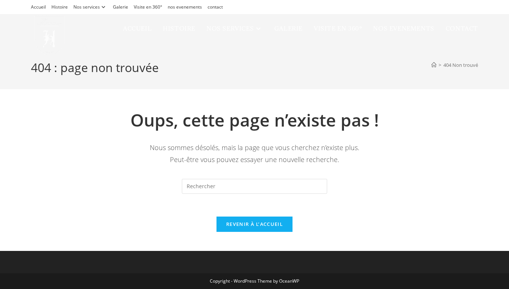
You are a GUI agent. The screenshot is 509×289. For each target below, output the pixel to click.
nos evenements (185, 7)
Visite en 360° (148, 7)
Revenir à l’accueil (254, 224)
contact (215, 7)
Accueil (38, 7)
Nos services (86, 7)
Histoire (59, 7)
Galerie (120, 7)
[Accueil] (433, 65)
